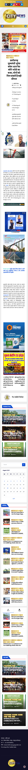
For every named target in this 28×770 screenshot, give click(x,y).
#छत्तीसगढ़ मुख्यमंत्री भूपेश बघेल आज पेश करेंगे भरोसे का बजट (16, 117)
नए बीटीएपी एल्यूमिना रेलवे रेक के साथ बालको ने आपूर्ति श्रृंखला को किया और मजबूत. (17, 572)
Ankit (15, 421)
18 (7, 488)
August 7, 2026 (9, 723)
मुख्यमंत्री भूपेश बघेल (7, 171)
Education (14, 447)
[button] (23, 26)
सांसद (6, 298)
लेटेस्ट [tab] (8, 610)
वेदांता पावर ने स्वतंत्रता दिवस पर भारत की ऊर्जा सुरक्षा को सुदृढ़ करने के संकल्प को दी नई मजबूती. (14, 419)
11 (7, 484)
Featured (17, 55)
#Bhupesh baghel (17, 87)
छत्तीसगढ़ (12, 57)
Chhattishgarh (10, 55)
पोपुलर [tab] (19, 611)
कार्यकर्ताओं (5, 295)
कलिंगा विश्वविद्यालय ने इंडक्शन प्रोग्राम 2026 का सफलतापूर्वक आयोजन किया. (17, 554)
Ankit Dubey (16, 83)
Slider (8, 57)
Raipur (5, 539)
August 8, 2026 (9, 706)
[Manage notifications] (24, 767)
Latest (13, 560)
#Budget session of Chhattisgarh (16, 93)
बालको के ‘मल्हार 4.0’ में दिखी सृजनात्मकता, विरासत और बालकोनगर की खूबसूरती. (13, 436)
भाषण (7, 185)
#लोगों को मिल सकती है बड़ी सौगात (16, 124)
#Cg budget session (15, 100)
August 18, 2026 (9, 672)
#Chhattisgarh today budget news (16, 108)
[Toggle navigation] (13, 26)
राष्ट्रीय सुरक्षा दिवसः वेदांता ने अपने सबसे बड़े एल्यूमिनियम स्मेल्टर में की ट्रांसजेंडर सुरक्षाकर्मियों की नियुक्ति (14, 270)
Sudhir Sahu (13, 747)
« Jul (13, 498)
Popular (13, 590)
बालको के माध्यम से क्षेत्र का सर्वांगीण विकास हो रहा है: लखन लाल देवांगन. (17, 602)
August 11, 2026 (9, 689)
